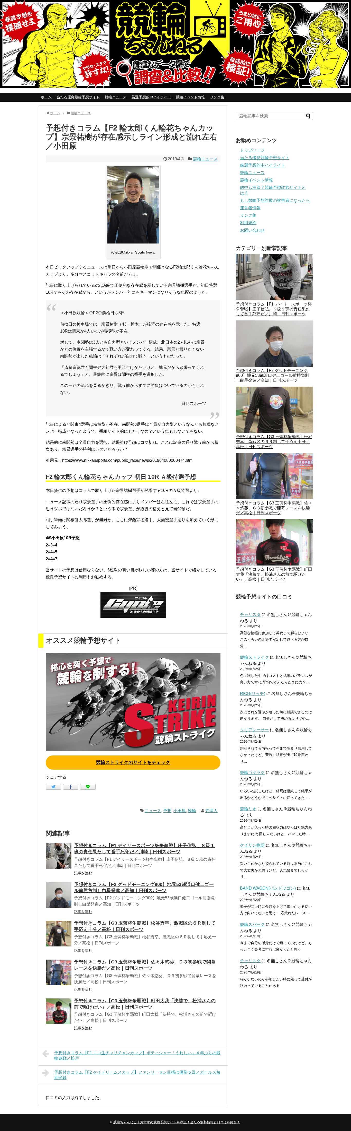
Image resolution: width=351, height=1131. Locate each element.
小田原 (179, 810)
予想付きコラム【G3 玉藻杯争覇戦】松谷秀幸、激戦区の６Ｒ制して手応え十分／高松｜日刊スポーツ (274, 441)
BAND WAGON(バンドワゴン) (268, 888)
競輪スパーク (252, 924)
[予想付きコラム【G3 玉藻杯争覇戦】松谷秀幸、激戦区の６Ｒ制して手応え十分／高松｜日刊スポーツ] (58, 933)
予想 (167, 810)
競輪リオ (248, 809)
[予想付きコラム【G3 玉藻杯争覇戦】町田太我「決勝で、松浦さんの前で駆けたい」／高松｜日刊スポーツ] (58, 1011)
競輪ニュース (115, 97)
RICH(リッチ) (252, 693)
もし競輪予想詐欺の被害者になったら (275, 200)
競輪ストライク (254, 657)
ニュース (153, 810)
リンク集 (217, 97)
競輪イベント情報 (190, 97)
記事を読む (83, 873)
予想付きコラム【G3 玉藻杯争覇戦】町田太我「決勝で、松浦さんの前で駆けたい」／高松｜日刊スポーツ (274, 574)
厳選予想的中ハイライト (151, 97)
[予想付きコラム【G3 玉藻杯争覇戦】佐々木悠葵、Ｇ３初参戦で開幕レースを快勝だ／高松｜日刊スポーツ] (58, 972)
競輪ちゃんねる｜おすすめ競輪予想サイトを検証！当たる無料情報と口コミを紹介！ (176, 1122)
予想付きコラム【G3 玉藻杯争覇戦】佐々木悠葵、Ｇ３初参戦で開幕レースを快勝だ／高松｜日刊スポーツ (274, 508)
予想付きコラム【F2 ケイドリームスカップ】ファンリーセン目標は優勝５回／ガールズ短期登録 (137, 1075)
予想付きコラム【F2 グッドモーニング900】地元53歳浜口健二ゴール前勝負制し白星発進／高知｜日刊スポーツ (272, 375)
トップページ (252, 150)
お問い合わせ (252, 230)
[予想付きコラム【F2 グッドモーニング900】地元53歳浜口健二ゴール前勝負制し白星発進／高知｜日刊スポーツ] (58, 895)
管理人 (211, 810)
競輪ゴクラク (252, 772)
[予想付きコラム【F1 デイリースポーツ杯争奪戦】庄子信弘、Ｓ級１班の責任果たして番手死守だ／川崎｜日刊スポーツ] (58, 856)
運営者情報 (250, 208)
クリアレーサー (254, 730)
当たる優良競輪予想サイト (78, 97)
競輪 (192, 810)
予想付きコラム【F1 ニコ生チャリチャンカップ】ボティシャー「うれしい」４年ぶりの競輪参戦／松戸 (137, 1055)
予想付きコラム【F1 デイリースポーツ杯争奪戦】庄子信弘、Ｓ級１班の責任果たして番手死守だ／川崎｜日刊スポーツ (274, 309)
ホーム (46, 97)
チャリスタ (250, 614)
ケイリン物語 (252, 845)
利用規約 (248, 223)
